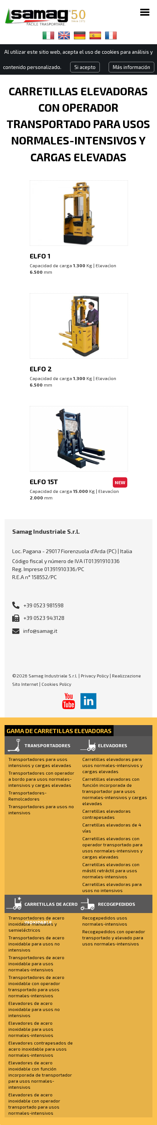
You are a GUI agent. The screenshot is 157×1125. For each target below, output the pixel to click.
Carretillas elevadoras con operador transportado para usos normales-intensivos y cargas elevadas (112, 847)
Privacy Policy (95, 675)
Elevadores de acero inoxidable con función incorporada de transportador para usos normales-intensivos (40, 1075)
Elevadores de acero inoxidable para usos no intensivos (34, 1009)
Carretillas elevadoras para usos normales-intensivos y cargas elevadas (112, 765)
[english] (64, 35)
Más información (131, 67)
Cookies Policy (56, 684)
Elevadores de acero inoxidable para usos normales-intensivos (30, 1029)
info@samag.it (40, 630)
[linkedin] (88, 701)
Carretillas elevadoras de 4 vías (111, 827)
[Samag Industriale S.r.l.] (50, 17)
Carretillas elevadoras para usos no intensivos (112, 887)
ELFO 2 (41, 368)
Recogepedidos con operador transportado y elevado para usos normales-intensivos (113, 937)
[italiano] (48, 35)
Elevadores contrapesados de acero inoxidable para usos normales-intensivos (40, 1049)
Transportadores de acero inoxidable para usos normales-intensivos (36, 963)
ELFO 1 (40, 256)
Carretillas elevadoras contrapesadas (106, 814)
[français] (111, 35)
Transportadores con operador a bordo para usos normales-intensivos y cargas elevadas (41, 779)
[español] (95, 35)
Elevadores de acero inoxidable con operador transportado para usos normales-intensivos (34, 1103)
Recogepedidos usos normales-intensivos (104, 920)
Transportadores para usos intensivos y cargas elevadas (39, 762)
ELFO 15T (44, 481)
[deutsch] (80, 35)
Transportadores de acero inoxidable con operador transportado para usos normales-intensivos (36, 986)
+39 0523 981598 (43, 605)
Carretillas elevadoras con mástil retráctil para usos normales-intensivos (110, 870)
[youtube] (69, 701)
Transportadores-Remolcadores (27, 795)
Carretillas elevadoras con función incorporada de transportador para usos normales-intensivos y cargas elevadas (114, 791)
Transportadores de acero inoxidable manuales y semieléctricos (36, 923)
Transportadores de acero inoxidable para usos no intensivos (36, 943)
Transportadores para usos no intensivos (41, 809)
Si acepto (85, 67)
